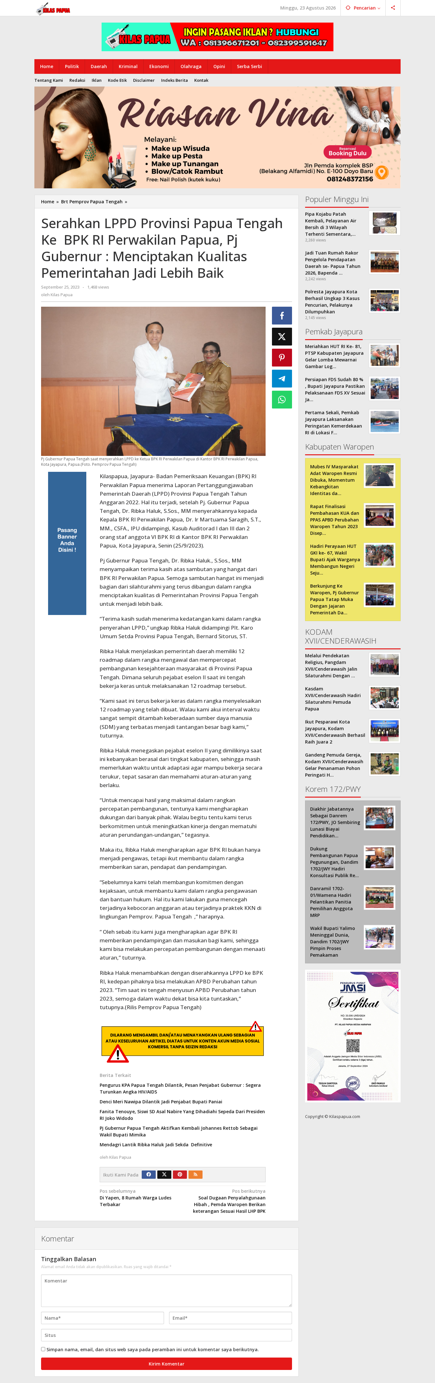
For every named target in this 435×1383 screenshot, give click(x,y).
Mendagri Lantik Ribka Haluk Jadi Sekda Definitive (156, 1145)
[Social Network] (393, 8)
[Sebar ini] (282, 316)
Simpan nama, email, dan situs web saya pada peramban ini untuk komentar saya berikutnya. (152, 1349)
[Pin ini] (282, 358)
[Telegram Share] (282, 379)
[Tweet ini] (282, 337)
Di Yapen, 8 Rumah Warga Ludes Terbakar (135, 1197)
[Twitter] (164, 1174)
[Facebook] (149, 1174)
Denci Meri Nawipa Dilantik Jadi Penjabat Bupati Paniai (161, 1102)
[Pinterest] (180, 1174)
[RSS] (196, 1174)
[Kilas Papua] (53, 8)
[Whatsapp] (282, 400)
